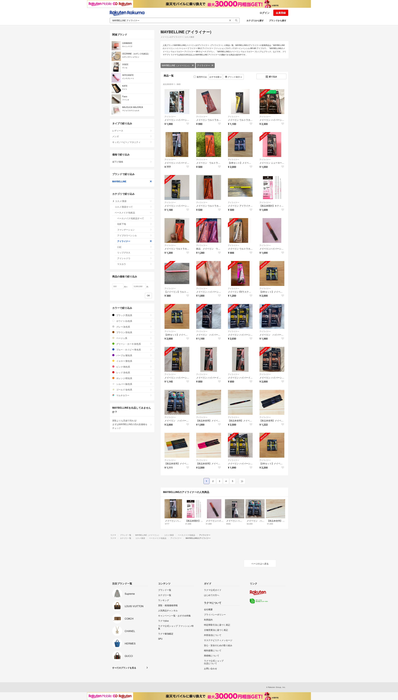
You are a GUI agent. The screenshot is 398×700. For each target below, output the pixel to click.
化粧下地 (121, 223)
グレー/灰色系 (123, 326)
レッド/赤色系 (123, 372)
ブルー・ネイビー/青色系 (128, 349)
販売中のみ (202, 76)
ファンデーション (126, 229)
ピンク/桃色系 (123, 366)
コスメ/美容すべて (124, 206)
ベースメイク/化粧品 (125, 212)
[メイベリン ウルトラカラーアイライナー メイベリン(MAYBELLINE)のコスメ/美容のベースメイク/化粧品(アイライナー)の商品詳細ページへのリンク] (208, 144)
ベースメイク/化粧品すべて (130, 218)
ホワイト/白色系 (124, 320)
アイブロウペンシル (127, 235)
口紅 (119, 246)
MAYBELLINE (119, 181)
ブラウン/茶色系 (124, 332)
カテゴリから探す (255, 20)
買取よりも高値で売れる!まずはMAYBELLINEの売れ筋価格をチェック (129, 424)
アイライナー (203, 65)
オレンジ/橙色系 (124, 378)
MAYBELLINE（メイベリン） (176, 65)
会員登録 (281, 12)
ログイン (265, 12)
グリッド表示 (234, 76)
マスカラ (121, 264)
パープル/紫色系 (124, 355)
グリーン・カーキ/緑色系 (128, 343)
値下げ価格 (117, 161)
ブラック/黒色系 (124, 315)
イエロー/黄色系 (124, 360)
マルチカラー (122, 395)
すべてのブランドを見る (124, 667)
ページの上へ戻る (260, 563)
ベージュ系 (121, 338)
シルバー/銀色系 (124, 383)
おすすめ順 (214, 76)
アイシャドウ (123, 258)
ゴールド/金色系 (124, 389)
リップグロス (123, 252)
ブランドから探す (277, 20)
